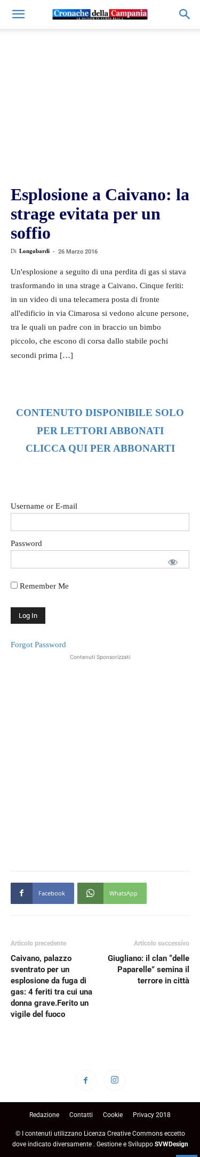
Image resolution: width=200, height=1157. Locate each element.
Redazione (44, 1115)
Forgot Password (38, 644)
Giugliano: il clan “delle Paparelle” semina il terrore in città (148, 969)
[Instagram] (114, 1080)
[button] (18, 14)
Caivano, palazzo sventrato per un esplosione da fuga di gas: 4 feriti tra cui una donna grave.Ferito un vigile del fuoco (51, 986)
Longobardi (34, 251)
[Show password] (172, 562)
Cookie (113, 1115)
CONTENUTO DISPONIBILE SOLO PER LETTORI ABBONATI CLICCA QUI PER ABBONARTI (100, 430)
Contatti (81, 1115)
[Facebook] (86, 1080)
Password (26, 543)
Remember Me (43, 586)
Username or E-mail (44, 506)
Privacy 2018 (152, 1115)
